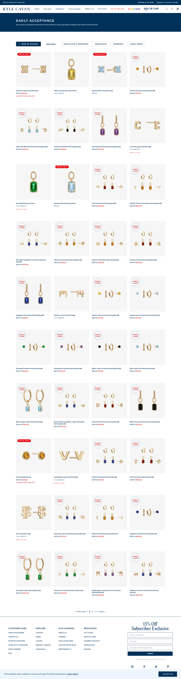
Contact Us (13, 637)
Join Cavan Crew (66, 641)
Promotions (89, 645)
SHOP (37, 9)
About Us (63, 632)
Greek (38, 637)
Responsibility (65, 649)
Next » (102, 611)
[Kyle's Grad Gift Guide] (151, 9)
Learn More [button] (72, 674)
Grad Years (136, 44)
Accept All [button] (168, 674)
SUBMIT (150, 653)
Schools (39, 632)
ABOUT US (89, 9)
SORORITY (60, 9)
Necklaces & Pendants (76, 44)
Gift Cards (88, 632)
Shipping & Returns (16, 641)
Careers (62, 637)
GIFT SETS (102, 9)
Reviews (87, 649)
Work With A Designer (18, 645)
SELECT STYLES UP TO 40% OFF (14, 2)
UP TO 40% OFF (117, 9)
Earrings (118, 44)
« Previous (80, 611)
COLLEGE (47, 9)
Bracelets (101, 44)
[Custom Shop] (134, 9)
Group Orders (14, 649)
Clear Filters (51, 44)
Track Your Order (16, 632)
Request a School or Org (167, 2)
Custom (39, 641)
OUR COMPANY (66, 628)
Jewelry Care (90, 637)
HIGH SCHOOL (74, 9)
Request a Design (43, 645)
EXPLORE (41, 628)
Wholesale (41, 649)
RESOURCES (90, 628)
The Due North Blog (67, 645)
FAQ (10, 653)
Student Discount (92, 641)
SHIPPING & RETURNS (146, 2)
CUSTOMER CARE (17, 628)
